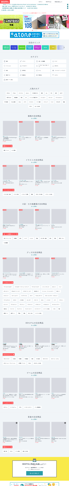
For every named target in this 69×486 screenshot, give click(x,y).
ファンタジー (43, 97)
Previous (1, 22)
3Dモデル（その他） (37, 363)
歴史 (55, 238)
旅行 (50, 238)
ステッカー (51, 97)
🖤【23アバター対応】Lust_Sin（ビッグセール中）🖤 (42, 346)
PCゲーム (21, 393)
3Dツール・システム (55, 358)
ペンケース (12, 308)
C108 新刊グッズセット (7, 181)
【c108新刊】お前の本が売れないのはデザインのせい (58, 138)
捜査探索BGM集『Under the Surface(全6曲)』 (58, 439)
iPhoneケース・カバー (16, 291)
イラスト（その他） (49, 194)
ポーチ (31, 295)
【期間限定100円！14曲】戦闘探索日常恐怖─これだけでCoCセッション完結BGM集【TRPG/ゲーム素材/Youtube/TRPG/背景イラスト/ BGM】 (10, 439)
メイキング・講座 (25, 194)
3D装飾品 (26, 358)
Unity (20, 101)
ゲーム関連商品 (37, 407)
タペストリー (6, 295)
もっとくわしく (34, 473)
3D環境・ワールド (21, 363)
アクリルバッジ (14, 304)
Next (67, 22)
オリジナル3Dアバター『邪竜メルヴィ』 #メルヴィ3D (58, 346)
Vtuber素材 (13, 101)
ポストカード (6, 291)
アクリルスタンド (59, 97)
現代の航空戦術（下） (23, 225)
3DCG (30, 106)
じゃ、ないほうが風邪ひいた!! (25, 137)
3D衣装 (36, 343)
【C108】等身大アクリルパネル (57, 274)
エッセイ (31, 238)
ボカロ (11, 451)
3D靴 (32, 358)
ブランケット (22, 304)
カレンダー (29, 300)
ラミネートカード (28, 308)
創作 (56, 93)
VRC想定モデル (35, 93)
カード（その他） (46, 308)
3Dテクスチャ (45, 358)
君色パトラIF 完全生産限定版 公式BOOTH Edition (26, 395)
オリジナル (21, 93)
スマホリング (38, 304)
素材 (42, 93)
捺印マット (13, 313)
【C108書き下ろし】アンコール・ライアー (42, 226)
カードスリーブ (37, 308)
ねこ (47, 93)
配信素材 (16, 97)
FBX (51, 93)
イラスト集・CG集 (6, 180)
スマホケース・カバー (27, 291)
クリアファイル (24, 295)
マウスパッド (30, 304)
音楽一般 (4, 437)
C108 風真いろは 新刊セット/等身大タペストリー (42, 274)
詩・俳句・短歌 (44, 238)
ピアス (25, 101)
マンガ (52, 101)
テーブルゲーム (13, 407)
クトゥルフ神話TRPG (34, 97)
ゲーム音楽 (18, 451)
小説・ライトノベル (6, 224)
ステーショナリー (15, 295)
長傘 (24, 313)
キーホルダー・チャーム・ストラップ (22, 286)
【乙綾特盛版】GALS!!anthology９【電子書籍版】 (10, 138)
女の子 (61, 93)
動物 (64, 101)
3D (26, 97)
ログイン (40, 1)
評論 (37, 238)
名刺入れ (5, 308)
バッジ (60, 286)
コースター (49, 300)
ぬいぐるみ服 (37, 106)
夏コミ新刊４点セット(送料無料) (42, 137)
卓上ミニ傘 (30, 313)
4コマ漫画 (13, 150)
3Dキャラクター (54, 343)
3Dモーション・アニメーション (9, 363)
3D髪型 (20, 343)
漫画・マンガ (5, 136)
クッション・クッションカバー (48, 291)
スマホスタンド (46, 304)
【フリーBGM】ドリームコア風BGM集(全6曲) (26, 439)
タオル (42, 300)
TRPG (4, 393)
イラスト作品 (53, 180)
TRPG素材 (6, 101)
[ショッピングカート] (66, 2)
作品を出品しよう (58, 1)
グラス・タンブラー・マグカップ (51, 295)
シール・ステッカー (45, 286)
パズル (54, 308)
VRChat (8, 93)
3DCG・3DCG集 (39, 194)
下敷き (19, 313)
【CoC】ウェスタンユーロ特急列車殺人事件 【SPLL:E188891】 (58, 395)
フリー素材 (38, 101)
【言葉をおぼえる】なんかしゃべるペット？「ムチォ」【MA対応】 (10, 346)
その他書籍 (21, 224)
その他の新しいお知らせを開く (7, 10)
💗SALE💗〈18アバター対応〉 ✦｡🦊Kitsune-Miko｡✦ (26, 346)
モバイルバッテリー (55, 304)
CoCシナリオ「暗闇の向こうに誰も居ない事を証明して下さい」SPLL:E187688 (10, 395)
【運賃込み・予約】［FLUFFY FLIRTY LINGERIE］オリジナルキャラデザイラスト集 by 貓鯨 (42, 182)
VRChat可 (58, 101)
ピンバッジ (6, 304)
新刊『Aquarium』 (55, 181)
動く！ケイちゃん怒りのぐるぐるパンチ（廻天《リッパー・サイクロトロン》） (10, 274)
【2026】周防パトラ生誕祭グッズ (26, 274)
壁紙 (32, 194)
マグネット (61, 300)
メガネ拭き (22, 300)
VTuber (14, 93)
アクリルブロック (7, 300)
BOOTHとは (48, 1)
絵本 (20, 238)
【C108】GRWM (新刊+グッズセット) (26, 182)
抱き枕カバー (36, 291)
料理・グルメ (61, 238)
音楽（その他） (38, 437)
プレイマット (19, 308)
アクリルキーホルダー (8, 286)
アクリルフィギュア (35, 286)
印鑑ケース (6, 313)
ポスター (15, 300)
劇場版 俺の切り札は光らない (9, 225)
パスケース (36, 300)
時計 (59, 308)
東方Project (9, 97)
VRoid (29, 363)
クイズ (52, 224)
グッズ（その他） (38, 313)
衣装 (21, 97)
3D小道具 (4, 343)
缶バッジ (54, 286)
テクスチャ (31, 101)
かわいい (27, 93)
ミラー (55, 300)
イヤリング (46, 101)
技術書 (15, 238)
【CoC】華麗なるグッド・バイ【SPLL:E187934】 (42, 395)
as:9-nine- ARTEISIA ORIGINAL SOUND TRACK (42, 439)
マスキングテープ (39, 295)
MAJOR (53, 225)
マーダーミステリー (28, 407)
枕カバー (58, 291)
